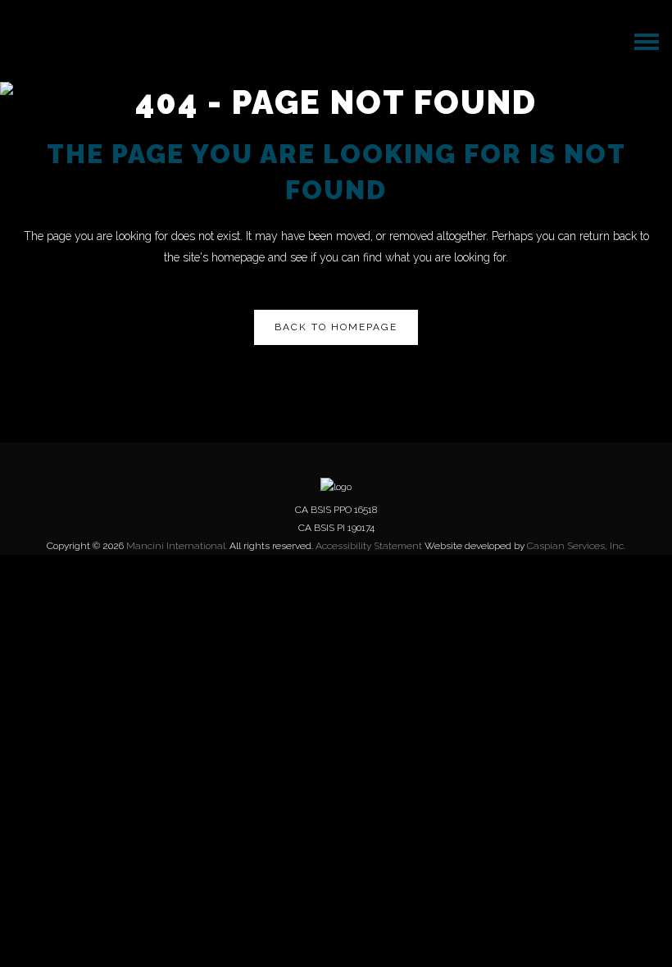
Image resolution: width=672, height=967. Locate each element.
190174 (361, 527)
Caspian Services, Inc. (576, 546)
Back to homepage (336, 327)
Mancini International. (176, 546)
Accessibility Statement (369, 546)
